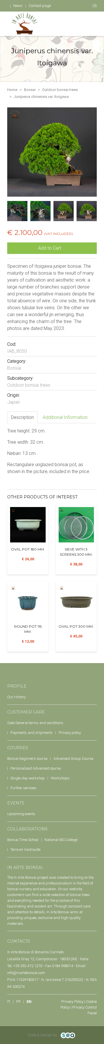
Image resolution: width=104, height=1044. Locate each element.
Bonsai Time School (22, 840)
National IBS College (60, 840)
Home (12, 90)
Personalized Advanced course (35, 768)
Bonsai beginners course (27, 758)
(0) (94, 5)
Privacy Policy (72, 1001)
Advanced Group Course (73, 758)
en (29, 1001)
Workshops (60, 778)
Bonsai (30, 90)
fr (18, 1001)
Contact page (40, 5)
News (18, 5)
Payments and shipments (31, 732)
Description (22, 417)
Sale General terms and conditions (35, 723)
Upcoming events (21, 814)
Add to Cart (50, 248)
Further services (23, 788)
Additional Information (65, 417)
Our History (16, 697)
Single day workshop (27, 778)
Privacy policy (70, 732)
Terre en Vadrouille (25, 849)
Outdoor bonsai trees (60, 90)
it (8, 1001)
